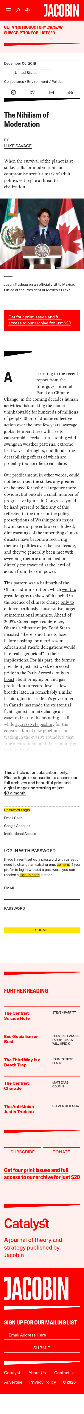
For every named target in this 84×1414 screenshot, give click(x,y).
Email (9, 888)
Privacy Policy (42, 1382)
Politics (57, 82)
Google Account (17, 826)
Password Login (17, 810)
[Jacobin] (61, 10)
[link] (27, 10)
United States (26, 73)
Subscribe (23, 1152)
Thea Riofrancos (65, 1036)
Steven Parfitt (64, 1012)
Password (14, 909)
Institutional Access (20, 834)
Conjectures (14, 82)
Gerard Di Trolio (65, 1106)
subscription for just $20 (29, 33)
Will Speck (61, 1043)
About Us (37, 1373)
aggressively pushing (34, 724)
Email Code (13, 818)
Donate (61, 1152)
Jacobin (54, 27)
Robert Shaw (62, 1040)
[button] (8, 10)
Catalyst (12, 1373)
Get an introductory (25, 27)
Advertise (13, 1382)
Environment (37, 82)
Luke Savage (18, 146)
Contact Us (65, 1373)
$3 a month (15, 793)
